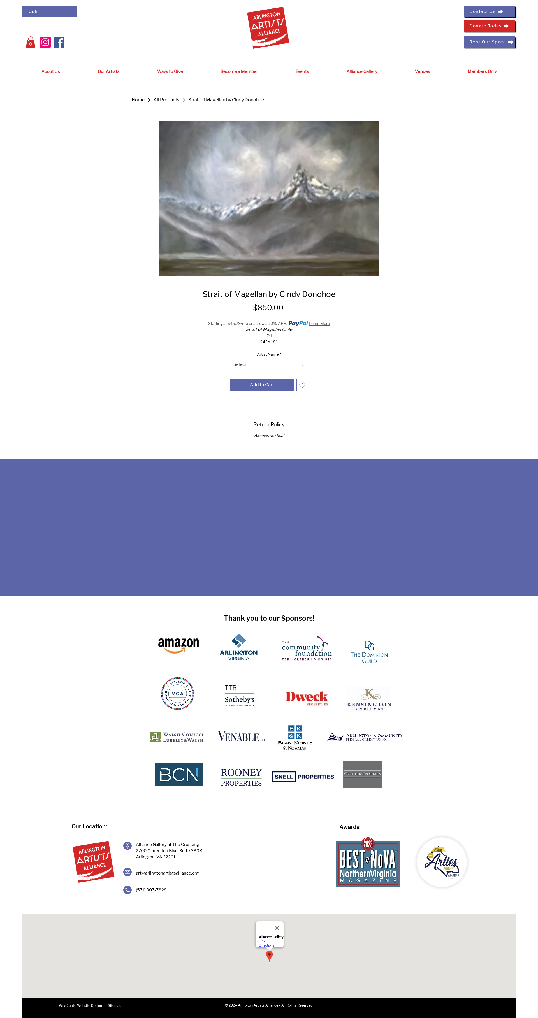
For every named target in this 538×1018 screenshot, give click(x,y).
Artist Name (269, 354)
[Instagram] (45, 42)
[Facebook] (59, 42)
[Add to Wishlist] (302, 385)
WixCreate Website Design (80, 1005)
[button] (30, 42)
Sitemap (114, 1005)
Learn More (319, 323)
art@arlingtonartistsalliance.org (167, 873)
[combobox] (269, 364)
